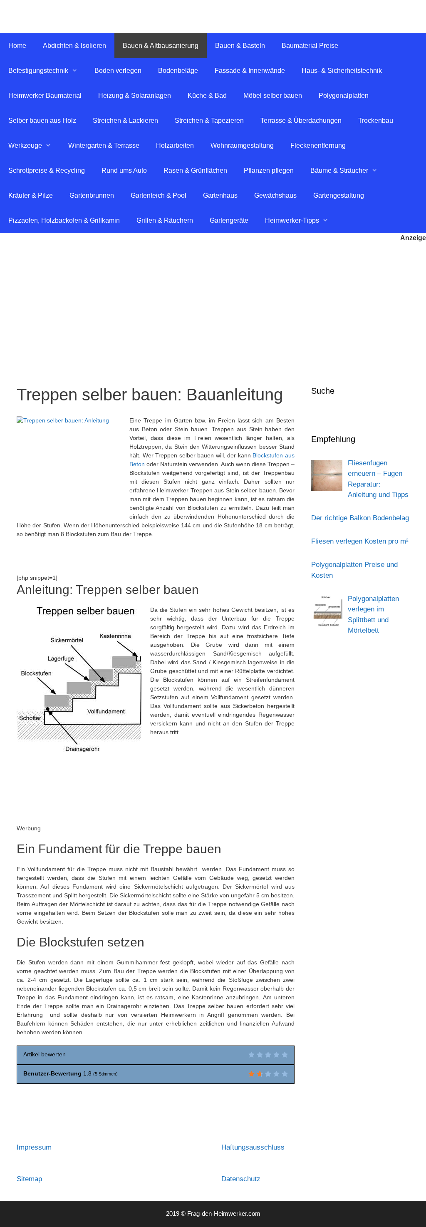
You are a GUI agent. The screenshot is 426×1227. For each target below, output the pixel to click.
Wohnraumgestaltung (242, 145)
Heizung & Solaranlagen (134, 95)
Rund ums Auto (124, 170)
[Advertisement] (213, 305)
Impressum (34, 1147)
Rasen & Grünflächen (195, 170)
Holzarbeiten (175, 145)
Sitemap (29, 1179)
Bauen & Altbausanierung (160, 45)
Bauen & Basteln (240, 45)
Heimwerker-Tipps (292, 220)
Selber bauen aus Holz (42, 120)
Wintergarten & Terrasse (103, 145)
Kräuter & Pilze (30, 195)
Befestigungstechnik (38, 70)
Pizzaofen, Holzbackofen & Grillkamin (64, 220)
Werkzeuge (25, 145)
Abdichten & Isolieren (74, 45)
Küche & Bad (207, 95)
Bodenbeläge (178, 70)
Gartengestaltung (338, 195)
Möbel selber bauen (272, 95)
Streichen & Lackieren (125, 120)
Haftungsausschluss (253, 1147)
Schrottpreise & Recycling (46, 170)
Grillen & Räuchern (164, 220)
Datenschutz (240, 1179)
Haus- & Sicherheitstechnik (342, 70)
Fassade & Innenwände (250, 70)
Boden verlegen (117, 70)
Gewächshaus (275, 195)
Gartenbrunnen (91, 195)
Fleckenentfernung (318, 145)
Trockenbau (375, 120)
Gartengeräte (229, 220)
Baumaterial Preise (310, 45)
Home (17, 45)
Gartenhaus (220, 195)
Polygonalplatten (344, 95)
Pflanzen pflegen (269, 170)
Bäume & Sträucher (339, 170)
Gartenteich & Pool (158, 195)
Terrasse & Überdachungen (301, 120)
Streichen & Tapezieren (209, 120)
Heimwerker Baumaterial (45, 95)
